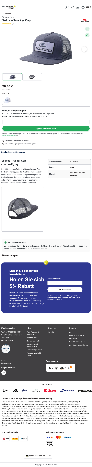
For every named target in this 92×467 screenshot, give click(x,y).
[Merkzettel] (72, 7)
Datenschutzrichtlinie (53, 299)
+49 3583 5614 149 (14, 332)
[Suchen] (67, 7)
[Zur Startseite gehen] (10, 7)
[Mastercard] (58, 437)
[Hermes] (23, 438)
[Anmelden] (77, 7)
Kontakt (51, 332)
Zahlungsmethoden (33, 341)
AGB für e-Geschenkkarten (78, 345)
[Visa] (49, 437)
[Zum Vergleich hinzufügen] (87, 35)
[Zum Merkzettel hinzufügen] (87, 29)
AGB (70, 332)
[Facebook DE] (3, 372)
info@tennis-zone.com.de (15, 335)
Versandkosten (32, 338)
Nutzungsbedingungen (54, 297)
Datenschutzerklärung (9, 136)
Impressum (73, 338)
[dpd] (6, 438)
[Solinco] (85, 20)
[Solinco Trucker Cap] (6, 100)
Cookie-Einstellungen (3, 362)
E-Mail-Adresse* (54, 278)
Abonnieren (66, 289)
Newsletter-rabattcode (68, 297)
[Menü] (3, 7)
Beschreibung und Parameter (13, 152)
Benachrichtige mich (47, 128)
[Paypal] (67, 437)
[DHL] (15, 438)
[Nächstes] (84, 49)
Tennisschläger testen (34, 350)
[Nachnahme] (49, 444)
